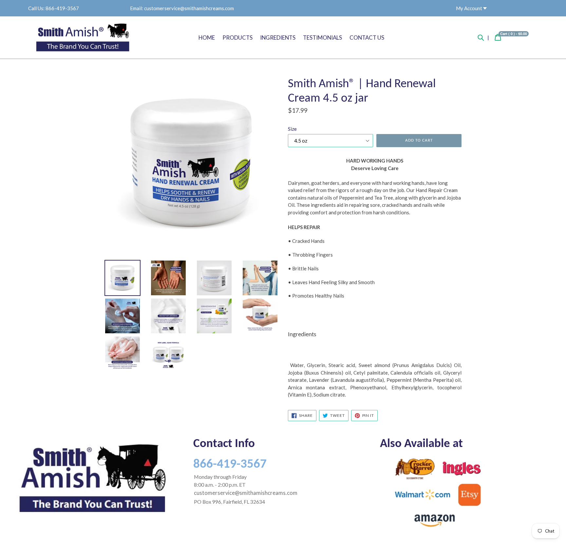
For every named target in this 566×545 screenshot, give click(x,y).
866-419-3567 (62, 8)
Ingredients (277, 37)
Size (292, 129)
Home (206, 37)
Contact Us (366, 37)
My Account (469, 8)
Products (237, 37)
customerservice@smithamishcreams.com (189, 8)
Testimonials (322, 37)
